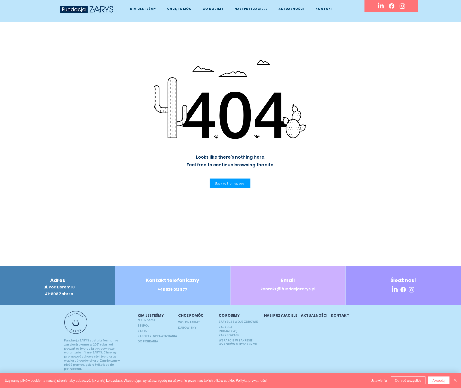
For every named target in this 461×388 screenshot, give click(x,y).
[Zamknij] (455, 380)
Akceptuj (438, 380)
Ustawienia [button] (378, 380)
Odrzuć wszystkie (408, 380)
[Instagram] (402, 6)
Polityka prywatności (251, 380)
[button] (143, 8)
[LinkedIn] (380, 6)
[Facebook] (391, 6)
